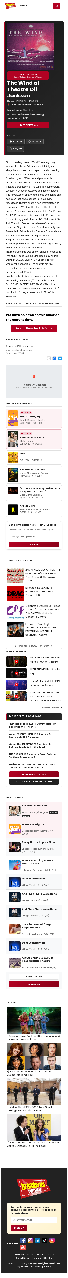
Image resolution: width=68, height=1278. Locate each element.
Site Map (48, 1258)
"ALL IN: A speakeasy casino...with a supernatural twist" (40, 490)
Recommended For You (19, 560)
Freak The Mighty (30, 416)
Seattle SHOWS (14, 797)
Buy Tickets (27, 125)
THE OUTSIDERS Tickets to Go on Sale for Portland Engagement (32, 756)
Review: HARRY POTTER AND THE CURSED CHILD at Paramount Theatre (32, 766)
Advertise (19, 1254)
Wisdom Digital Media (43, 1263)
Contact (40, 1254)
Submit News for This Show (34, 328)
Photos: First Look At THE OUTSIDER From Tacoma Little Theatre (32, 725)
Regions (36, 1258)
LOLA (23, 453)
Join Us (50, 1254)
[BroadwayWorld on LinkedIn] (37, 1240)
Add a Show (34, 984)
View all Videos (51, 707)
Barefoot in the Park (32, 437)
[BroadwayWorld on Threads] (52, 1240)
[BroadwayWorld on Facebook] (23, 1240)
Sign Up (19, 1228)
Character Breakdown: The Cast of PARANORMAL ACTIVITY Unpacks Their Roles (46, 696)
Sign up (34, 544)
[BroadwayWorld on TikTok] (45, 1240)
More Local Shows (34, 774)
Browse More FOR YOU (32, 645)
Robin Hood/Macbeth (32, 469)
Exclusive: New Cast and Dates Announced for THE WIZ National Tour (33, 1037)
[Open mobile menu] (64, 6)
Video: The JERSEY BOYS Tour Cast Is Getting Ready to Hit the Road (30, 746)
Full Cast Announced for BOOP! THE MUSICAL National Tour (29, 1073)
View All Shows (34, 976)
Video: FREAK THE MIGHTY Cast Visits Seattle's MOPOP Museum (30, 735)
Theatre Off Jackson (32, 104)
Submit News (22, 1258)
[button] (56, 6)
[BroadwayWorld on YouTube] (23, 1247)
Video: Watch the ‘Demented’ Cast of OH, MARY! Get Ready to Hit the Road (33, 1144)
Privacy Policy (42, 1266)
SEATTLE (23, 6)
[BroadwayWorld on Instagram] (30, 1240)
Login (48, 5)
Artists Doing (28, 505)
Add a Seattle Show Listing (34, 781)
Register (39, 5)
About (30, 1254)
